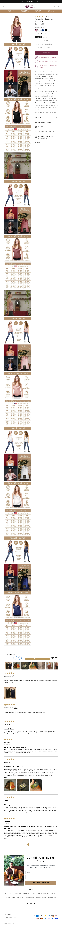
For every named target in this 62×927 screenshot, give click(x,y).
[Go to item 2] (16, 665)
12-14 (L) (39, 40)
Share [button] (38, 142)
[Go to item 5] (41, 665)
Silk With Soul (20, 897)
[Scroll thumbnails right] (56, 665)
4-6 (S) (45, 37)
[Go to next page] (36, 844)
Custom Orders (52, 897)
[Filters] (52, 658)
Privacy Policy (14, 893)
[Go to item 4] (33, 665)
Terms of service (35, 893)
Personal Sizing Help (41, 897)
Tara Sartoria (11, 923)
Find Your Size (44, 33)
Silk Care (53, 893)
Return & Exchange (24, 893)
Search (7, 893)
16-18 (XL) (47, 40)
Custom (47, 47)
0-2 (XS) (38, 37)
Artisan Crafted (30, 897)
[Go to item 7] (57, 665)
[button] (3, 6)
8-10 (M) (52, 37)
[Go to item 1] (8, 665)
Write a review (37, 659)
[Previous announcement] (3, 1)
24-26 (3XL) (49, 44)
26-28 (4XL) (39, 47)
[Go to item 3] (25, 665)
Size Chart (38, 33)
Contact (8, 897)
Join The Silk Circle (41, 882)
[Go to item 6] (49, 665)
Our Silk (14, 897)
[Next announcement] (59, 1)
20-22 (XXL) (39, 44)
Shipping (43, 893)
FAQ (48, 893)
